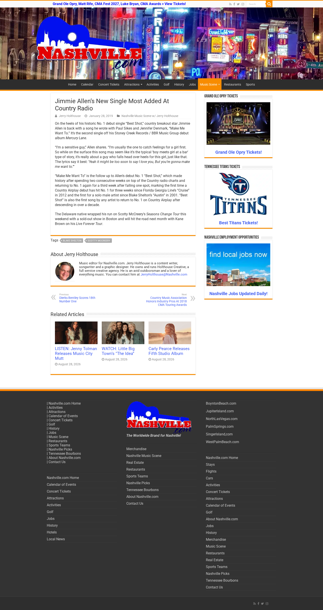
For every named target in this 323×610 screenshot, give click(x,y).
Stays (210, 464)
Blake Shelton (72, 240)
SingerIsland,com (219, 434)
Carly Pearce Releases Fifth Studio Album (169, 351)
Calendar (87, 84)
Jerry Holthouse (70, 116)
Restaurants (232, 84)
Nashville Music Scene (143, 456)
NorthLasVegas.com (222, 419)
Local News (56, 539)
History (179, 84)
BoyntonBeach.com (221, 403)
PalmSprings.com (220, 426)
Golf (166, 84)
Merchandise (136, 449)
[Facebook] (234, 4)
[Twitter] (238, 4)
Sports (250, 84)
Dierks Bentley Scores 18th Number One (77, 298)
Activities (153, 84)
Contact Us (57, 462)
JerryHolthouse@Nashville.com (164, 274)
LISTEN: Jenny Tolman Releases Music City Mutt (76, 353)
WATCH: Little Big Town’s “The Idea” (118, 351)
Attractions (132, 84)
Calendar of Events (63, 416)
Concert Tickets (108, 84)
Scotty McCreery (99, 240)
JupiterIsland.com (220, 411)
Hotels (52, 532)
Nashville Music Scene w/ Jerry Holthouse (150, 116)
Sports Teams (59, 445)
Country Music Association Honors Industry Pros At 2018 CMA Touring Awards (166, 300)
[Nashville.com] (161, 43)
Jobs (192, 84)
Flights (211, 471)
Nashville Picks (60, 449)
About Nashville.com (65, 458)
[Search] (269, 4)
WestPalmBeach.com (222, 442)
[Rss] (230, 4)
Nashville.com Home (65, 403)
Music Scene (208, 84)
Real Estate (135, 462)
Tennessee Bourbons (65, 453)
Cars (209, 478)
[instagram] (243, 4)
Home (72, 84)
